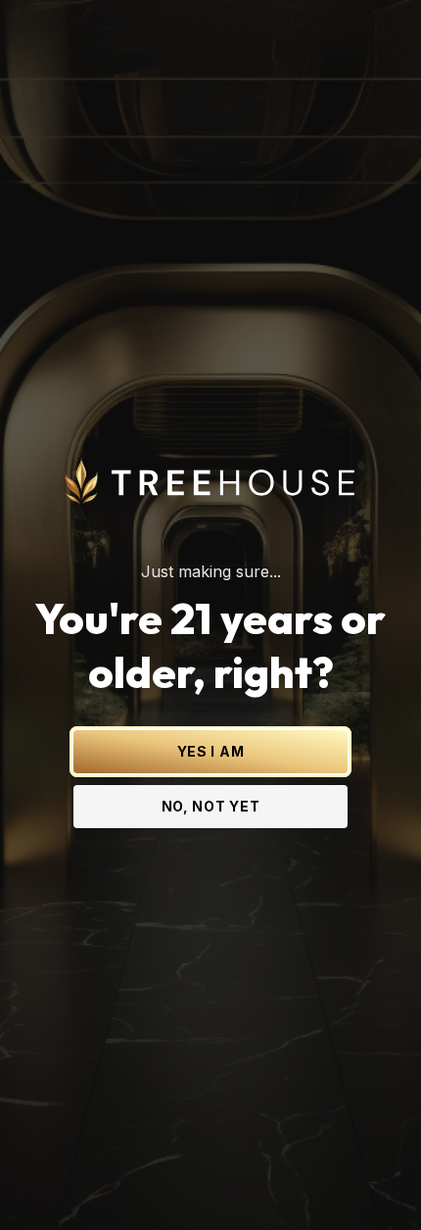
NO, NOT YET (211, 806)
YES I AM (211, 751)
